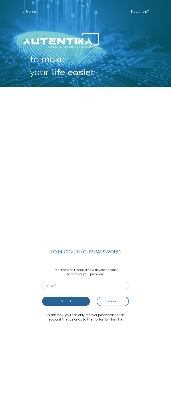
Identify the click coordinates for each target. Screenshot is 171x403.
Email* (51, 285)
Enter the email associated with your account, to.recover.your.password (85, 272)
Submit (66, 301)
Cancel (112, 301)
